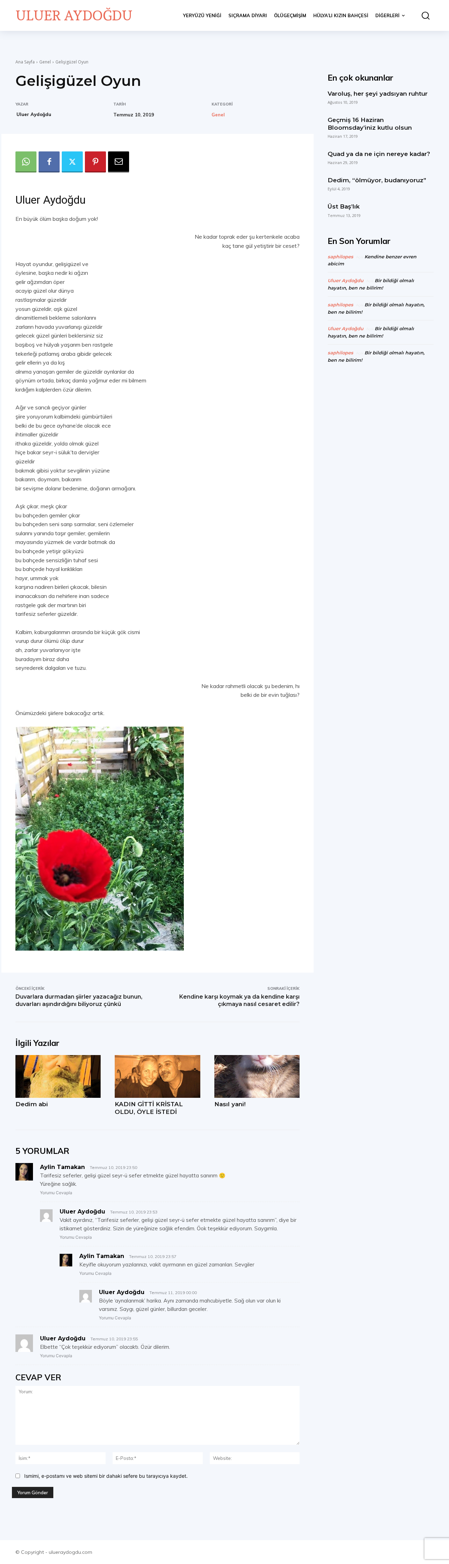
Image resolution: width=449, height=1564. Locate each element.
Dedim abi (31, 1104)
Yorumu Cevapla (56, 1192)
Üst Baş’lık (344, 206)
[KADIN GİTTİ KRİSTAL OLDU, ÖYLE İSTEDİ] (157, 1076)
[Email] (118, 161)
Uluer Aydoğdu (33, 114)
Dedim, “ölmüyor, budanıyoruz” (377, 180)
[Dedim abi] (58, 1076)
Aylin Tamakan (62, 1167)
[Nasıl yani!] (257, 1076)
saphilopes (340, 256)
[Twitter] (72, 161)
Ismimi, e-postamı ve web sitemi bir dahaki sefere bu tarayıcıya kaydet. (106, 1476)
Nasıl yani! (230, 1104)
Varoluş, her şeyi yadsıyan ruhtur (378, 93)
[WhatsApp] (25, 161)
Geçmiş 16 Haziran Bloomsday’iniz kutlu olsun (370, 123)
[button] (423, 15)
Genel (45, 62)
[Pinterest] (95, 161)
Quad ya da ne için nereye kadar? (379, 153)
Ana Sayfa (25, 62)
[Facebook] (49, 161)
